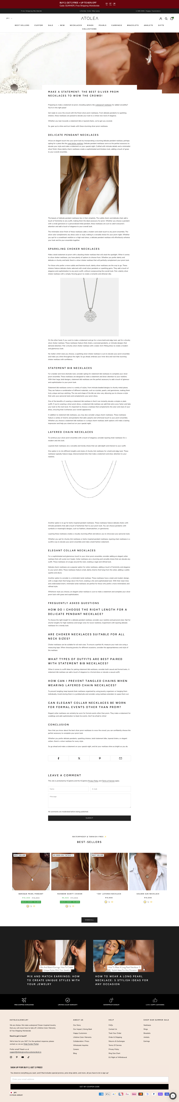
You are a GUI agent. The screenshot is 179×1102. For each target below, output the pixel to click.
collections (89, 29)
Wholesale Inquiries (80, 1045)
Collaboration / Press (81, 1041)
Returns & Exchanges (117, 1041)
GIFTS (161, 25)
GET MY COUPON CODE (89, 1087)
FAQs (111, 1025)
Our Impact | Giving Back (82, 1029)
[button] (173, 1096)
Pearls (103, 25)
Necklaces (76, 25)
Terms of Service (108, 781)
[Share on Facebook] (58, 758)
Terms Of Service (115, 1045)
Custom (38, 25)
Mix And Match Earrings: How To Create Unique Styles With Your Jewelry (53, 980)
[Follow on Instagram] (11, 1057)
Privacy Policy (93, 781)
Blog (75, 1053)
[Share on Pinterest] (100, 758)
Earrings (117, 25)
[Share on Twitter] (79, 758)
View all (89, 920)
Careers (76, 1049)
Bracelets (133, 25)
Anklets (148, 25)
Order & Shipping (115, 1037)
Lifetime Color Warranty (82, 1037)
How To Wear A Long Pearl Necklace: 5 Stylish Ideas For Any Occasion (122, 980)
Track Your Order (115, 1033)
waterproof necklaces (103, 105)
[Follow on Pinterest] (17, 1057)
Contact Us (113, 1029)
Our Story (77, 1025)
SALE (50, 25)
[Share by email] (120, 758)
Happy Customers (80, 1033)
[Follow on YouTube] (22, 1057)
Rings (146, 1029)
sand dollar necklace (75, 143)
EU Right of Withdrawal (118, 1057)
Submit (89, 818)
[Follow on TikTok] (28, 1057)
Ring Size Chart (114, 1053)
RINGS (90, 25)
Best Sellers (22, 25)
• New (61, 25)
